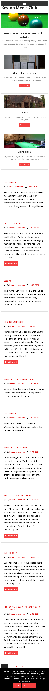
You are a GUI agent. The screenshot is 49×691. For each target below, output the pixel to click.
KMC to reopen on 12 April (17, 495)
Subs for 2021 (11, 553)
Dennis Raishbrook (17, 227)
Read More (24, 85)
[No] (46, 679)
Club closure (11, 182)
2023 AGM (8, 281)
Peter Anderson (12, 223)
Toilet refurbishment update (19, 379)
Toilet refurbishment (15, 447)
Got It (17, 686)
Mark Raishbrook (16, 186)
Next (22, 666)
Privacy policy (29, 686)
